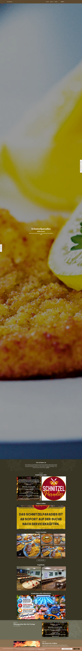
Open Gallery (41, 560)
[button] (63, 1)
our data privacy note (41, 649)
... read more (47, 467)
